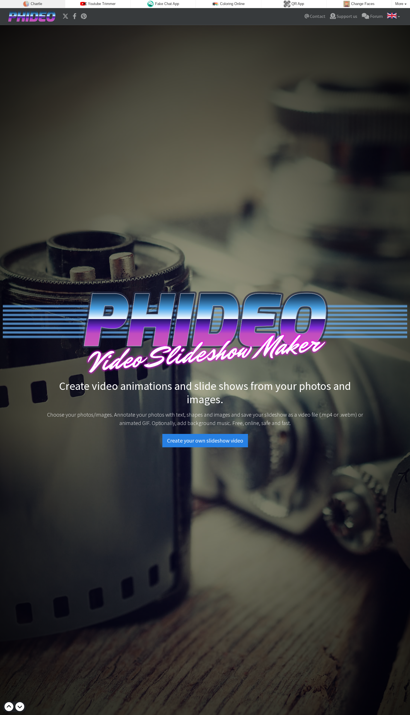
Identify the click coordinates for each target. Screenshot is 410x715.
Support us (346, 16)
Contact (317, 16)
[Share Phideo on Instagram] (84, 16)
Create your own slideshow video (205, 440)
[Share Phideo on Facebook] (75, 16)
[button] (393, 16)
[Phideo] (32, 16)
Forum (376, 16)
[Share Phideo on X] (65, 16)
